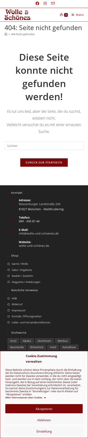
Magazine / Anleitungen (26, 282)
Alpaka (27, 341)
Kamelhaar (69, 347)
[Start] (6, 34)
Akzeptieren (44, 409)
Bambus (63, 341)
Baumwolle (17, 347)
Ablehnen (44, 420)
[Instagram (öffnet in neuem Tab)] (45, 3)
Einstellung (44, 431)
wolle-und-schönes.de (34, 246)
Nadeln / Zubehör (22, 276)
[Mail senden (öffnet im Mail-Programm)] (52, 3)
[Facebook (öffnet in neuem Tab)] (37, 3)
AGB (14, 298)
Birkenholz (36, 347)
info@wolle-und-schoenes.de (39, 233)
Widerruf (17, 304)
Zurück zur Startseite (44, 162)
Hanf (53, 347)
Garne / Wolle (20, 264)
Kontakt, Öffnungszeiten (27, 316)
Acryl (13, 341)
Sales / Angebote (22, 270)
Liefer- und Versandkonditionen (31, 322)
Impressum (19, 310)
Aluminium (44, 341)
